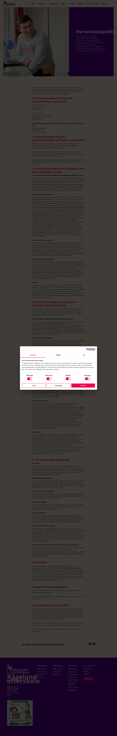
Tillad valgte (58, 385)
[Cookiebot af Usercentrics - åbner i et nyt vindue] (87, 349)
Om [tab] (84, 355)
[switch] (48, 378)
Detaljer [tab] (58, 355)
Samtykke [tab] (33, 355)
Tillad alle (83, 385)
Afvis (33, 385)
